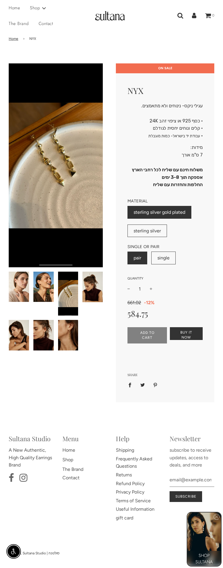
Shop (67, 459)
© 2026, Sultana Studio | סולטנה (34, 553)
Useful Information (135, 509)
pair (137, 258)
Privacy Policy (130, 492)
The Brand (19, 23)
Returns (124, 475)
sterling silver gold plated (159, 212)
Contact (46, 23)
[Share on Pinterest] (155, 385)
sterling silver (147, 231)
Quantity (135, 278)
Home (14, 8)
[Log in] (194, 15)
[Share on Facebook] (131, 385)
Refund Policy (130, 483)
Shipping (125, 450)
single (163, 258)
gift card (124, 518)
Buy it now (186, 334)
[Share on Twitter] (142, 385)
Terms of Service (133, 500)
